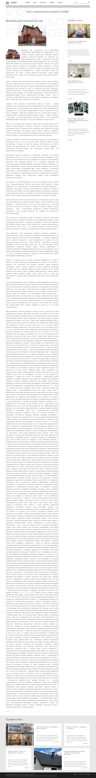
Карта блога (43, 2)
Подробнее (70, 60)
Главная (27, 2)
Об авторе (60, 2)
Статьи (34, 2)
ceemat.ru (18, 774)
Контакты (51, 2)
